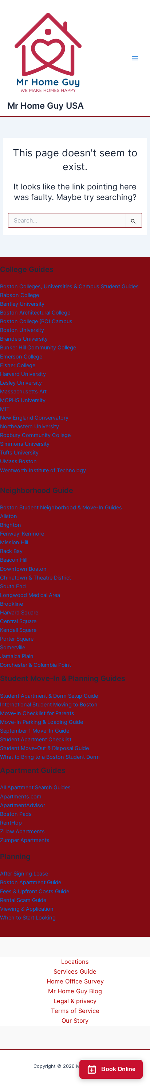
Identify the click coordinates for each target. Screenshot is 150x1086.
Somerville (12, 647)
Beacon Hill (13, 560)
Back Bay (11, 551)
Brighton (10, 525)
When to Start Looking (28, 917)
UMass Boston (18, 461)
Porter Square (16, 639)
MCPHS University (23, 400)
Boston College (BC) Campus (36, 321)
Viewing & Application (27, 909)
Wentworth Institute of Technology (43, 470)
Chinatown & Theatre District (35, 577)
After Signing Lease (24, 873)
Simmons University (25, 444)
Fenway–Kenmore (22, 533)
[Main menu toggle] (135, 58)
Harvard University (23, 374)
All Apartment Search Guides (35, 787)
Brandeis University (24, 339)
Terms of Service (75, 1010)
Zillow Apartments (22, 831)
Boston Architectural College (35, 312)
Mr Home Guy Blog (75, 991)
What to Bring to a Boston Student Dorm (50, 757)
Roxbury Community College (35, 435)
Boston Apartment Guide (30, 882)
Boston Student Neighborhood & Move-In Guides (61, 507)
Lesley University (21, 383)
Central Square (18, 621)
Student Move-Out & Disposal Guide (44, 748)
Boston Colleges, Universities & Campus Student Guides (69, 286)
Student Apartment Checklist (35, 739)
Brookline (11, 604)
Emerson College (21, 356)
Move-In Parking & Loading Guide (41, 722)
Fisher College (17, 365)
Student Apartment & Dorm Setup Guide (49, 696)
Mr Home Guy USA (45, 105)
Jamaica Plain (16, 656)
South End (13, 586)
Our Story (75, 1020)
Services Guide (75, 971)
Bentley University (22, 304)
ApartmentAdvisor (22, 805)
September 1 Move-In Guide (34, 731)
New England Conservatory (34, 417)
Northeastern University (29, 426)
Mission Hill (14, 542)
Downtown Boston (23, 569)
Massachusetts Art (23, 391)
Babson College (19, 295)
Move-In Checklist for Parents (37, 713)
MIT (4, 409)
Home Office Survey (75, 981)
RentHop (11, 822)
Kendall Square (18, 630)
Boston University (22, 330)
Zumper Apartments (25, 840)
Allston (8, 516)
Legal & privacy (75, 1001)
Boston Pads (16, 814)
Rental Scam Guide (23, 900)
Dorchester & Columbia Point (35, 665)
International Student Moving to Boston (49, 704)
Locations (75, 961)
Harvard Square (19, 612)
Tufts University (19, 452)
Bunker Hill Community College (38, 347)
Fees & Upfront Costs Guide (34, 891)
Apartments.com (21, 796)
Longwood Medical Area (30, 595)
